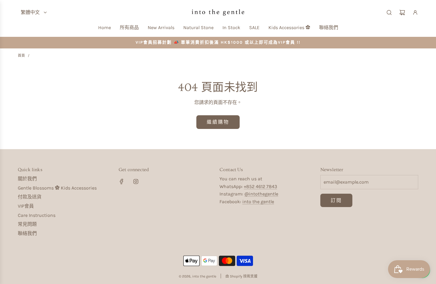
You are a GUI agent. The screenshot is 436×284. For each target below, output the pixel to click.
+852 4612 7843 (260, 186)
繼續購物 (218, 122)
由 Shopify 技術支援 (241, 276)
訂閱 (336, 200)
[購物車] (402, 12)
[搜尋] (389, 12)
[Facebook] (121, 181)
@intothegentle (261, 194)
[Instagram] (135, 181)
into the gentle (258, 201)
